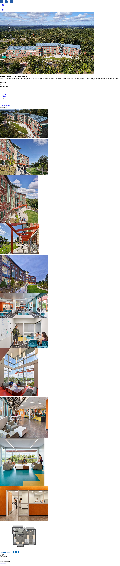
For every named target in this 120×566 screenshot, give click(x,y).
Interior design (4, 96)
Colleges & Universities (5, 94)
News (3, 9)
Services (3, 6)
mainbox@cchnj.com (3, 563)
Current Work (4, 7)
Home (3, 4)
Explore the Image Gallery (6, 105)
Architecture (4, 93)
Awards (3, 8)
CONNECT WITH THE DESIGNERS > (6, 80)
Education (3, 95)
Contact (3, 10)
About (3, 5)
